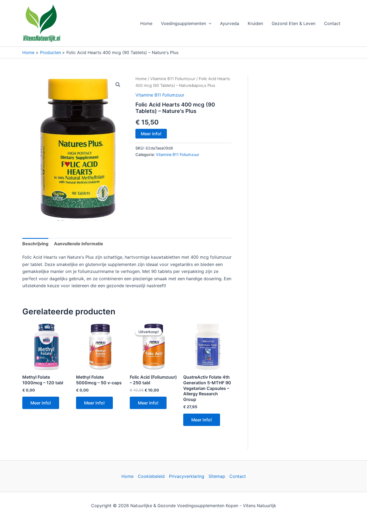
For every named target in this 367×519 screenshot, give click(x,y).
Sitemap (216, 476)
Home (146, 23)
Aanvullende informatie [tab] (78, 243)
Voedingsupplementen (183, 23)
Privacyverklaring (186, 476)
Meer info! (151, 133)
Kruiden (255, 23)
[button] (208, 23)
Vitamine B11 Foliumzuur (172, 78)
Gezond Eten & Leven (293, 23)
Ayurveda (229, 23)
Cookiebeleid (151, 476)
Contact (332, 23)
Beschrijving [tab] (35, 243)
